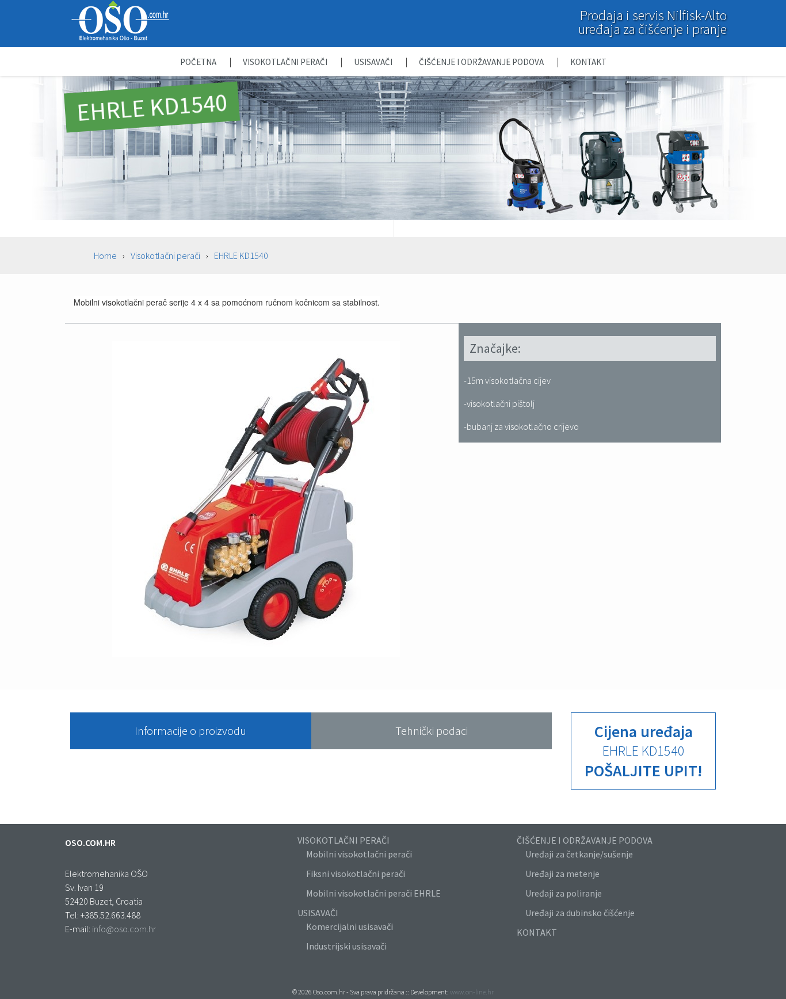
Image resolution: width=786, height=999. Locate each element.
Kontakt (588, 61)
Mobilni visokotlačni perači (359, 854)
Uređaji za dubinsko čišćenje (580, 912)
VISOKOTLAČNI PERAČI (343, 840)
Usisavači (374, 61)
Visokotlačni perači (286, 61)
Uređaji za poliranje (563, 893)
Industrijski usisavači (346, 946)
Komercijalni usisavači (349, 926)
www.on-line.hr (472, 991)
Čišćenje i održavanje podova (482, 61)
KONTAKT (537, 932)
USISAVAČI (317, 912)
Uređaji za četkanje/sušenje (579, 854)
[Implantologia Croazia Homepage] (120, 38)
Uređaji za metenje (562, 873)
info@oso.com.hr (124, 929)
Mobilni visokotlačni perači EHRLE (373, 893)
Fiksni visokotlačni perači (355, 873)
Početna (199, 61)
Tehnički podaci (431, 730)
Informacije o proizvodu (190, 730)
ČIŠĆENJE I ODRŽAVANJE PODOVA (585, 840)
